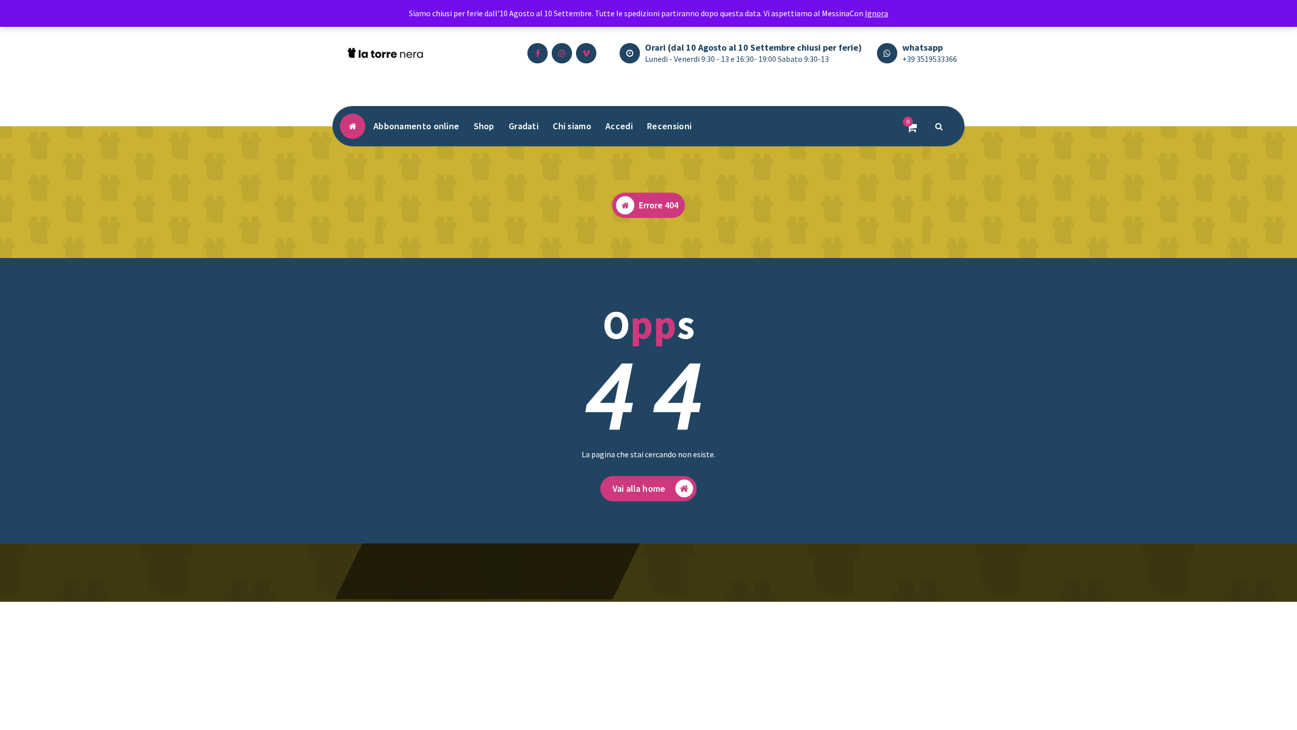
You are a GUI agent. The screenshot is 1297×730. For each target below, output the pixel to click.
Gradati (524, 126)
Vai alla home (639, 488)
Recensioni (669, 126)
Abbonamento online (416, 126)
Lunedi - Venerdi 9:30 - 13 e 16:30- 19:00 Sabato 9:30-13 (737, 59)
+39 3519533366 (929, 59)
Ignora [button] (876, 13)
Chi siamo (572, 126)
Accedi (619, 126)
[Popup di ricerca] (939, 126)
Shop (484, 126)
